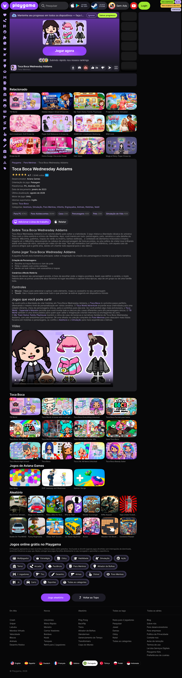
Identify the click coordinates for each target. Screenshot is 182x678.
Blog (149, 620)
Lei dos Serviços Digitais (158, 648)
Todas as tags (119, 610)
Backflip (82, 623)
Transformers (84, 641)
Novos (47, 610)
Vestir (97, 207)
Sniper (13, 623)
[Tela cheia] (116, 68)
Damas (116, 630)
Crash (12, 620)
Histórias (89, 207)
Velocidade (15, 634)
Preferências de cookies (158, 655)
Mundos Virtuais (17, 630)
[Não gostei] (103, 68)
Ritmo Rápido (50, 623)
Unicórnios (49, 620)
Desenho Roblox (17, 644)
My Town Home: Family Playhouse (30, 315)
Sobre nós (151, 623)
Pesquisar (117, 623)
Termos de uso (154, 644)
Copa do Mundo (85, 644)
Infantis (60, 207)
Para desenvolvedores (157, 627)
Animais (80, 207)
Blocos (13, 637)
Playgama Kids (154, 652)
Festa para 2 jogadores (123, 620)
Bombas (47, 634)
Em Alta (13, 610)
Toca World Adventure (86, 305)
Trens (80, 627)
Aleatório (82, 610)
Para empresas (154, 630)
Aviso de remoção (155, 641)
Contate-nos (152, 637)
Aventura (27, 207)
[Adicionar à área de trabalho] (73, 68)
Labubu (13, 627)
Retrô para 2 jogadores (54, 644)
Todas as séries (154, 610)
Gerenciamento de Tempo (90, 637)
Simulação (37, 207)
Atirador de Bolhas (86, 630)
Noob (46, 637)
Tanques (48, 641)
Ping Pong (83, 620)
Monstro (47, 627)
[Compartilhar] (110, 68)
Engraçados (70, 207)
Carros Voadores (51, 630)
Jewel (115, 627)
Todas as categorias (122, 641)
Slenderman (83, 634)
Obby (115, 634)
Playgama (17, 162)
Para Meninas (30, 162)
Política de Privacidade (157, 634)
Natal (115, 637)
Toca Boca (24, 203)
